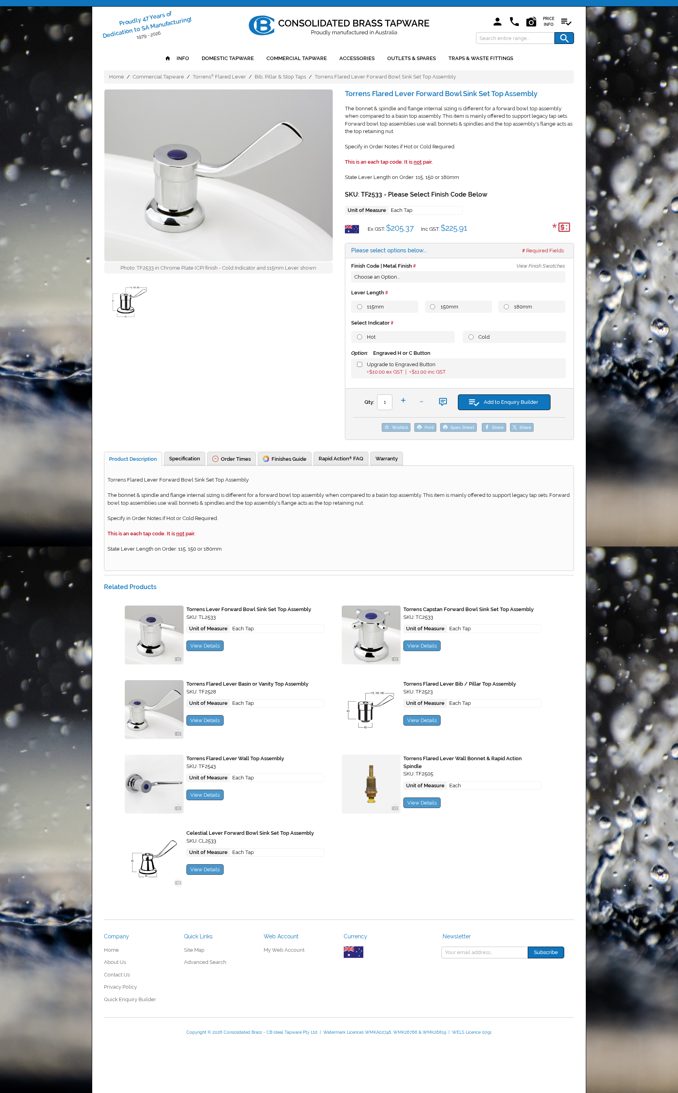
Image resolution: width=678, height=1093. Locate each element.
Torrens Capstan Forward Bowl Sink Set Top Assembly (468, 609)
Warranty (386, 459)
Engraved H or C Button (390, 353)
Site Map (194, 950)
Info (182, 58)
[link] (339, 24)
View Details (205, 646)
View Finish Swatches (540, 266)
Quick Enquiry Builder (130, 999)
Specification (184, 459)
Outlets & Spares (411, 58)
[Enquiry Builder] (566, 22)
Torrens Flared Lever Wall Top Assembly (235, 758)
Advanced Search (205, 962)
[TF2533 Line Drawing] (129, 303)
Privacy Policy (120, 987)
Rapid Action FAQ (341, 459)
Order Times (236, 459)
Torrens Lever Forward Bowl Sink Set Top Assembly (248, 609)
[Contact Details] (514, 22)
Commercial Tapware (296, 58)
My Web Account (284, 950)
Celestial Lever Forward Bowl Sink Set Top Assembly (250, 833)
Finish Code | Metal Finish (381, 266)
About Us (115, 962)
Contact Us (117, 975)
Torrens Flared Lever (219, 77)
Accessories (357, 58)
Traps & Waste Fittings (480, 58)
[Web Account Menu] (497, 22)
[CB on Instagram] (531, 22)
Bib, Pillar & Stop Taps (280, 77)
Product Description (133, 459)
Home (116, 77)
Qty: (369, 402)
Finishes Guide (289, 459)
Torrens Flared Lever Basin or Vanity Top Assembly (247, 684)
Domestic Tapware (228, 58)
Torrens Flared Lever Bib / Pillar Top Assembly (459, 684)
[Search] (564, 38)
